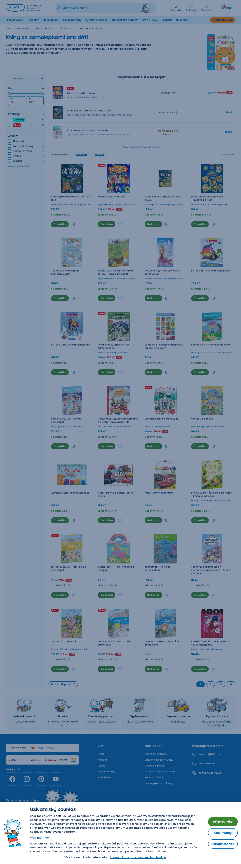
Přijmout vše (223, 822)
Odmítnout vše (222, 844)
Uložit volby (223, 833)
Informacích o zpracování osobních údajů (138, 857)
